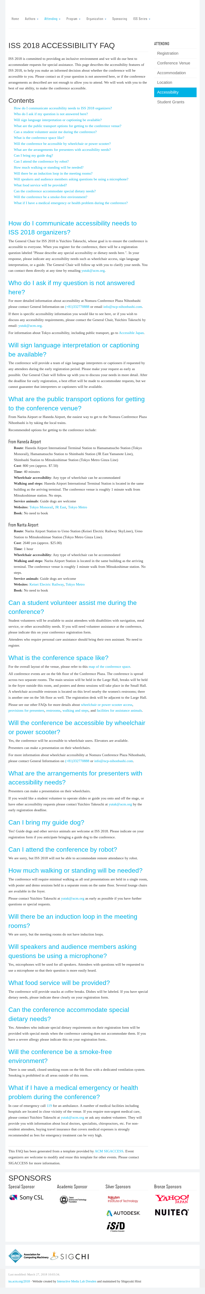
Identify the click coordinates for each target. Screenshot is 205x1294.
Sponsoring (119, 18)
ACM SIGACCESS (109, 1151)
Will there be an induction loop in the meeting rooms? (53, 173)
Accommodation (171, 73)
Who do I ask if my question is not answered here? (51, 114)
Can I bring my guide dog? (33, 155)
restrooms (53, 710)
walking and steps (75, 710)
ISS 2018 (178, 9)
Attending (51, 18)
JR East (60, 507)
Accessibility (168, 92)
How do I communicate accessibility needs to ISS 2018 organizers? (63, 108)
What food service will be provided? (40, 185)
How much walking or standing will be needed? (48, 167)
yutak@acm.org (93, 271)
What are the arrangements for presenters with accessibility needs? (62, 150)
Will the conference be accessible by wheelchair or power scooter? (62, 144)
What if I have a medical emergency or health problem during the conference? (71, 203)
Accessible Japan (131, 333)
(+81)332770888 (77, 307)
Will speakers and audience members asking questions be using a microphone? (71, 179)
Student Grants (170, 102)
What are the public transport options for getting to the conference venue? (67, 126)
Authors (31, 18)
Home (15, 18)
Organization (95, 18)
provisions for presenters (26, 710)
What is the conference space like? (39, 138)
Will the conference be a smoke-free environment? (50, 197)
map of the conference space (109, 667)
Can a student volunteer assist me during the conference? (55, 132)
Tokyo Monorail (41, 507)
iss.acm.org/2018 (19, 1281)
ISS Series (140, 18)
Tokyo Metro (77, 507)
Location (164, 82)
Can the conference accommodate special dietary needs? (55, 191)
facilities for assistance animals (119, 710)
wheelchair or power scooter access (106, 705)
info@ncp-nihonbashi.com (122, 307)
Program (72, 18)
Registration (167, 53)
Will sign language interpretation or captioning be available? (58, 120)
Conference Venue (173, 63)
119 (49, 1106)
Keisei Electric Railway (46, 584)
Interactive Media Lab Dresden (76, 1281)
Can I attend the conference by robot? (41, 161)
